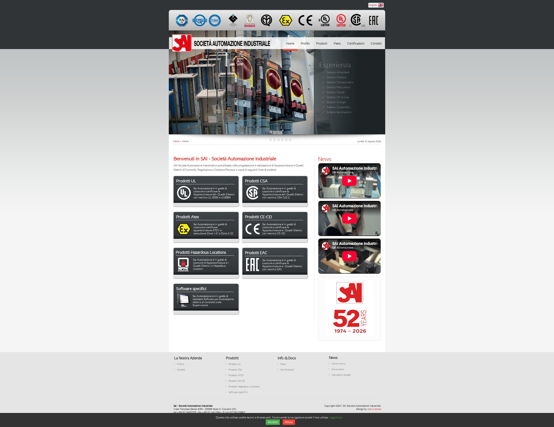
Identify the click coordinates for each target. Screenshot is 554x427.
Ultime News (338, 363)
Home (176, 141)
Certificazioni (287, 369)
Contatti (181, 369)
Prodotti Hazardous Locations (244, 386)
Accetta (273, 422)
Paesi (283, 364)
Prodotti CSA (235, 369)
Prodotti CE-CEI (237, 380)
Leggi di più (336, 417)
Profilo (180, 364)
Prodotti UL (235, 364)
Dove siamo (338, 369)
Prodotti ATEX (236, 375)
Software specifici (238, 392)
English (373, 4)
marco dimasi (374, 409)
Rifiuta (289, 422)
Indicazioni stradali (341, 374)
